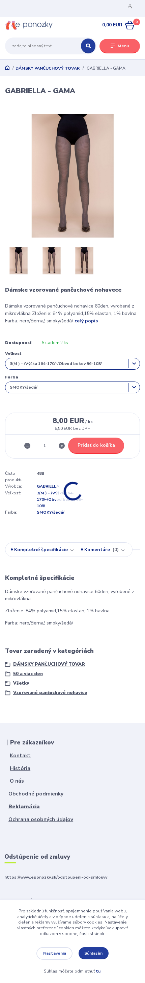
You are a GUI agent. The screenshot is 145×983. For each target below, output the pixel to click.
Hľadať (88, 46)
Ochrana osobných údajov (40, 819)
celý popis (86, 321)
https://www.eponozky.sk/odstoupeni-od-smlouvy (55, 877)
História (20, 768)
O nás (17, 780)
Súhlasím (93, 953)
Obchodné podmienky (35, 793)
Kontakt (20, 755)
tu (98, 971)
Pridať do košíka (96, 445)
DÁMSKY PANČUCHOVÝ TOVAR (48, 68)
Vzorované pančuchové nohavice (50, 693)
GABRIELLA (48, 486)
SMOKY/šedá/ (50, 512)
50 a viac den (28, 674)
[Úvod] (29, 25)
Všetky (21, 683)
